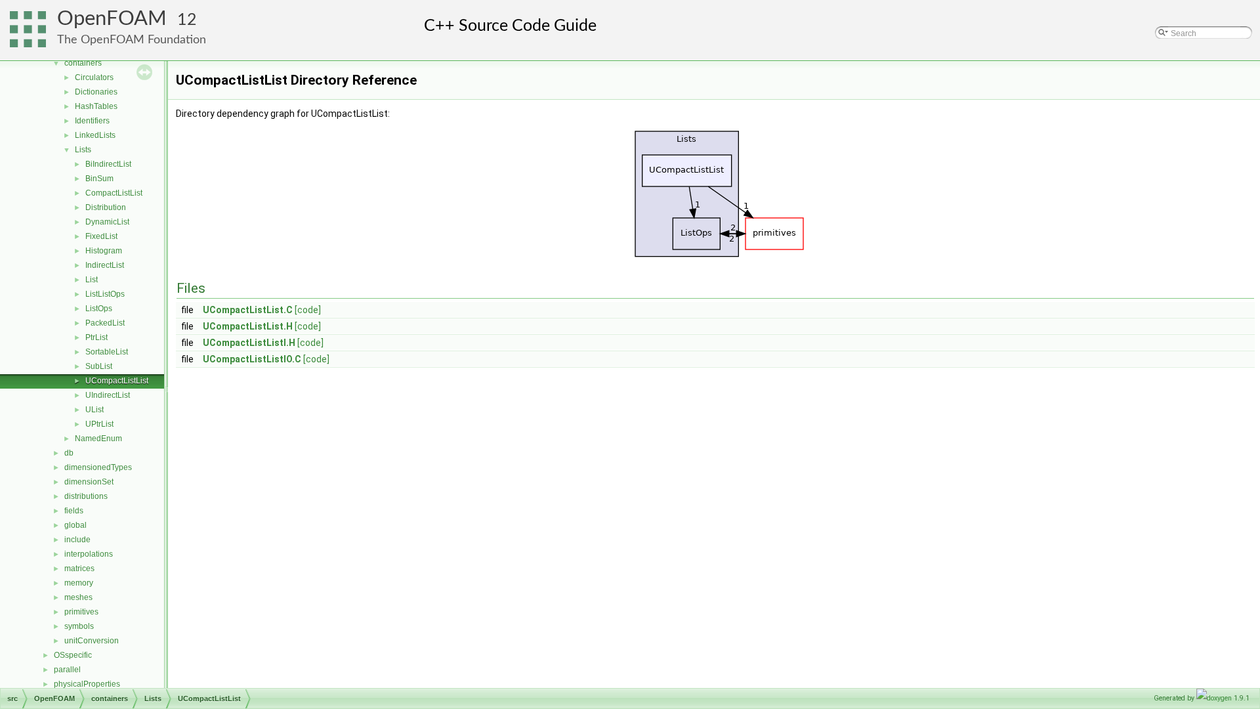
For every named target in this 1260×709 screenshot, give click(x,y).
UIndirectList (107, 395)
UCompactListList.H (248, 326)
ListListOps (105, 294)
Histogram (103, 250)
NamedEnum (98, 438)
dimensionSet (89, 481)
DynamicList (107, 221)
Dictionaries (96, 92)
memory (78, 583)
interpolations (88, 554)
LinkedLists (95, 135)
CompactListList (113, 193)
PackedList (105, 323)
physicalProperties (87, 684)
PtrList (96, 337)
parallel (67, 669)
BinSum (99, 178)
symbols (79, 626)
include (77, 539)
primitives (81, 611)
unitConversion (91, 640)
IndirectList (104, 265)
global (75, 525)
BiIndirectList (108, 164)
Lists (83, 149)
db (69, 453)
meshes (78, 597)
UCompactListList (116, 380)
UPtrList (99, 424)
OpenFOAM (112, 19)
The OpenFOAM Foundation (131, 39)
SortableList (106, 351)
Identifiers (92, 120)
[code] (308, 310)
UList (94, 409)
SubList (98, 366)
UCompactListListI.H (249, 342)
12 (187, 20)
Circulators (94, 77)
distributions (86, 496)
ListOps (98, 308)
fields (73, 510)
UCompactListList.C (248, 310)
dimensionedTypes (98, 467)
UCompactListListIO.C (252, 359)
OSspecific (73, 655)
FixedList (101, 236)
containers (83, 63)
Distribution (105, 207)
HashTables (96, 106)
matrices (79, 568)
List (91, 279)
